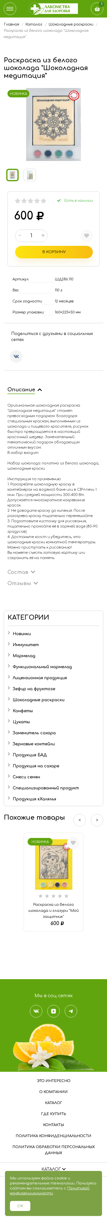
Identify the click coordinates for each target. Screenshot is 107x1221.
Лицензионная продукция (40, 678)
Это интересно (53, 1081)
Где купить (53, 1114)
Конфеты (23, 711)
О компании (53, 1092)
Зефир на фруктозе (34, 689)
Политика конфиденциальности (53, 1136)
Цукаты (21, 722)
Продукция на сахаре (36, 766)
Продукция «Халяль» (34, 799)
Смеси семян (26, 777)
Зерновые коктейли (34, 744)
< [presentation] (80, 820)
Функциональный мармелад (42, 667)
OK (20, 1206)
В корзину (54, 252)
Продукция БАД (30, 755)
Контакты (53, 1125)
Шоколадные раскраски (38, 700)
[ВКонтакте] (16, 356)
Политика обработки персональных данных (53, 1150)
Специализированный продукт (46, 788)
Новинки (22, 634)
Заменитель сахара (34, 733)
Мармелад (24, 656)
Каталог (53, 1103)
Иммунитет (26, 645)
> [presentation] (97, 820)
